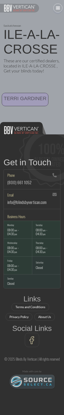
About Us (44, 317)
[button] (58, 8)
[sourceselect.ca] (32, 382)
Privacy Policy (19, 317)
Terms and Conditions (30, 307)
